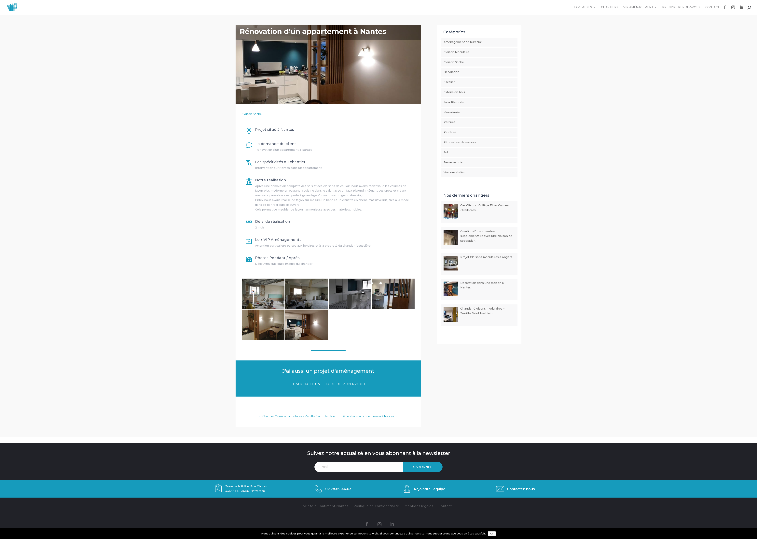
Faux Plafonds (454, 102)
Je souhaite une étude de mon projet (328, 384)
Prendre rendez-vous (681, 7)
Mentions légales (419, 506)
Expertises (583, 7)
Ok (491, 533)
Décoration (451, 72)
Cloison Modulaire (456, 52)
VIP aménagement (638, 7)
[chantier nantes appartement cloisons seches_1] (306, 309)
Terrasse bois (453, 162)
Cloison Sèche (251, 114)
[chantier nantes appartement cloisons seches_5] (263, 340)
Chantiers (609, 7)
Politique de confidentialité (376, 506)
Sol (446, 152)
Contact (712, 7)
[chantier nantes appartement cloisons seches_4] (393, 309)
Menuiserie (452, 112)
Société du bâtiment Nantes (324, 506)
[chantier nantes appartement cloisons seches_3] (350, 309)
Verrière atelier (454, 172)
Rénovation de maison (460, 142)
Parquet (449, 122)
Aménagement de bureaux (463, 42)
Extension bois (454, 92)
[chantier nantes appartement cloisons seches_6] (306, 340)
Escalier (449, 82)
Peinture (450, 132)
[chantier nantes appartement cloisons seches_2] (263, 309)
